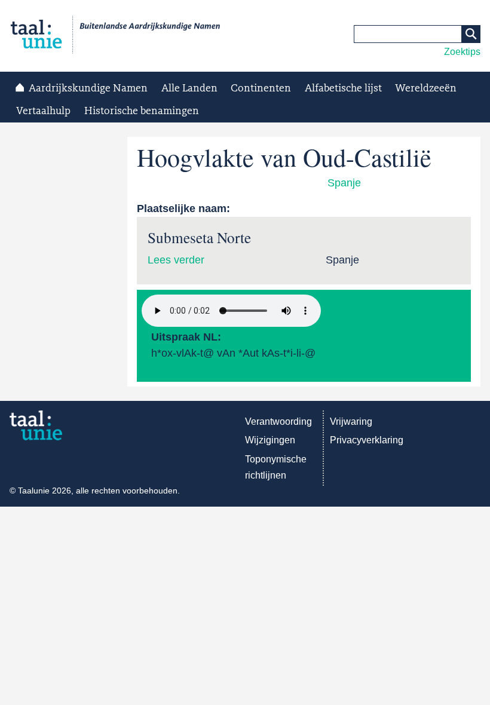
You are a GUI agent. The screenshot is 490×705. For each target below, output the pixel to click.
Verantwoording (278, 421)
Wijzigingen (270, 440)
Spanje (344, 183)
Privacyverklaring (366, 440)
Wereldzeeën (426, 88)
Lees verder (176, 260)
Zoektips (462, 52)
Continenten (261, 88)
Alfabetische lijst (343, 88)
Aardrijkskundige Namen (88, 88)
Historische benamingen (141, 111)
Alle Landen (189, 88)
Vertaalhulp (43, 111)
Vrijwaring (351, 421)
